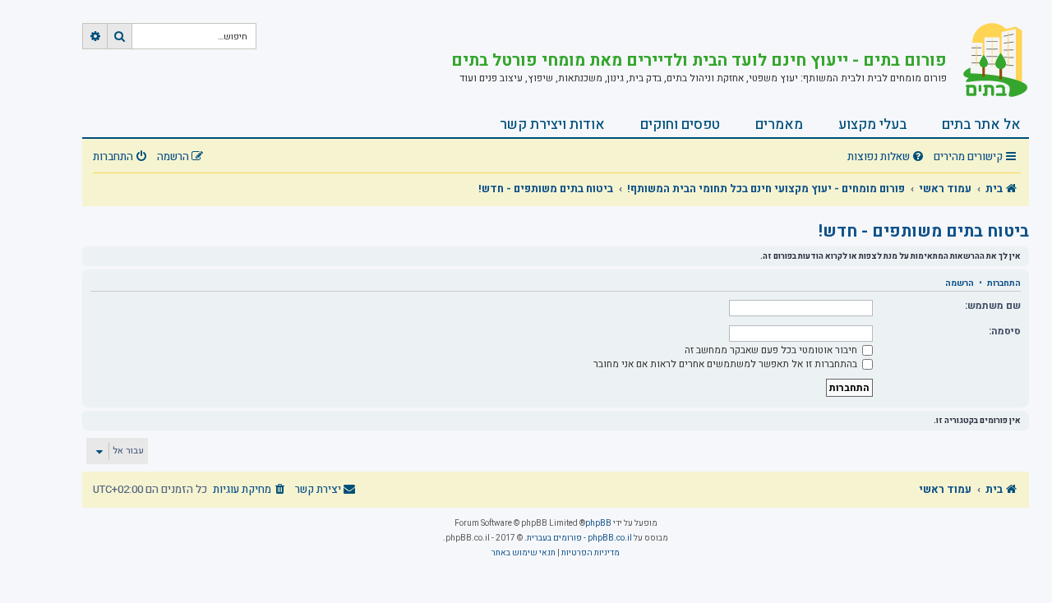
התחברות (1004, 283)
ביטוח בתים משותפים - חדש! (924, 231)
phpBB (598, 523)
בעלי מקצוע (872, 124)
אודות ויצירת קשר (552, 124)
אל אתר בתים (981, 124)
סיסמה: (1005, 331)
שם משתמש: (993, 305)
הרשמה (959, 283)
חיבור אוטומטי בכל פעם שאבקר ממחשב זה (772, 350)
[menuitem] (887, 157)
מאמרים (779, 124)
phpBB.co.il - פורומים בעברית (579, 538)
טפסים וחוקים (680, 124)
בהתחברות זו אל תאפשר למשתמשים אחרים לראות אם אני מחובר (726, 364)
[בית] (988, 61)
